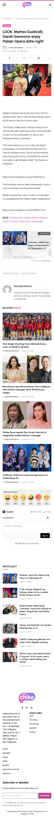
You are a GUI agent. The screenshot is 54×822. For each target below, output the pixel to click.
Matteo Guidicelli (11, 273)
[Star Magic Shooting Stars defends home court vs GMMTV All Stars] (27, 326)
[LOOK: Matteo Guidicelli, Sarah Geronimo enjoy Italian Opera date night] (27, 80)
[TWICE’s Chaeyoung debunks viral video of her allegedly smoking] (10, 643)
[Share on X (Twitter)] (24, 58)
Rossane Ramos (17, 48)
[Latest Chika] (27, 5)
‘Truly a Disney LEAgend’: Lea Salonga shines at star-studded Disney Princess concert (34, 592)
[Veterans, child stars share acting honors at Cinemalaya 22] (27, 458)
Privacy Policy (8, 805)
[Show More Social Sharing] (48, 58)
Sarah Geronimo (29, 273)
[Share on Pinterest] (39, 58)
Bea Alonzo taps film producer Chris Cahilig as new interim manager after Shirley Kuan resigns (26, 389)
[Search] (50, 5)
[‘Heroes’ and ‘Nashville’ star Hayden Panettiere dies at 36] (10, 629)
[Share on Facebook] (10, 58)
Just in (7, 26)
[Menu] (4, 5)
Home (17, 19)
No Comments (10, 51)
